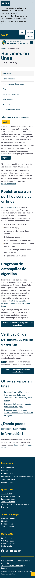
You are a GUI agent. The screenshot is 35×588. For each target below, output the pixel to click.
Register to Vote (8, 524)
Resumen (7, 74)
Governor (4, 470)
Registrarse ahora (8, 184)
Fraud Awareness (8, 499)
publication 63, (15, 303)
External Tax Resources (11, 496)
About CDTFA (6, 494)
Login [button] (22, 32)
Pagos (5, 89)
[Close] (32, 2)
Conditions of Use (8, 561)
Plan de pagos (8, 99)
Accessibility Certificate (13, 566)
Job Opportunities (8, 502)
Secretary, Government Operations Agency (17, 476)
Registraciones (9, 79)
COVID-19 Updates (8, 519)
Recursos (6, 104)
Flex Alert (5, 521)
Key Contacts (6, 538)
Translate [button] (29, 36)
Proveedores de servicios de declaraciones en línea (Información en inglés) (18, 413)
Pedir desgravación (11, 94)
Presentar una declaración (13, 84)
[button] (6, 158)
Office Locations (8, 543)
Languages (5, 568)
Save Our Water (7, 526)
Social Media (6, 546)
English (6, 122)
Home (3, 48)
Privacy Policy (24, 561)
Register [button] (30, 32)
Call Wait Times (7, 541)
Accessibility (6, 563)
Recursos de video (12, 110)
